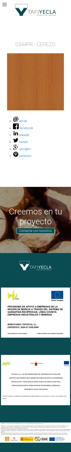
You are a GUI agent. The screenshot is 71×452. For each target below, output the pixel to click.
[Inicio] (35, 10)
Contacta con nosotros (35, 231)
